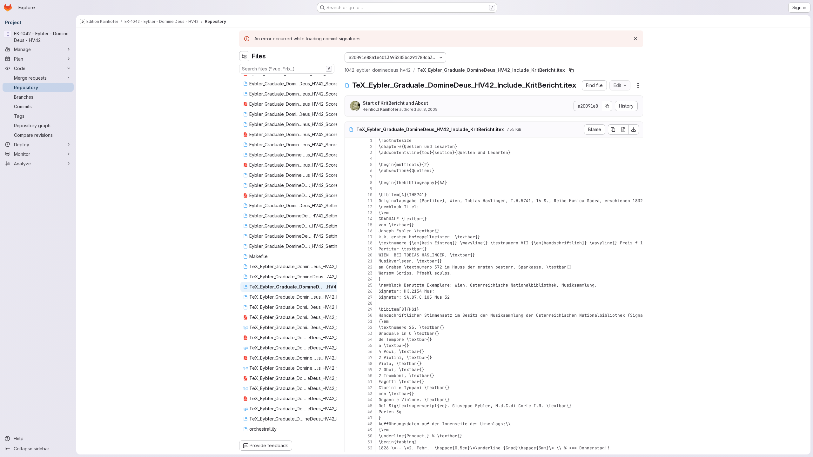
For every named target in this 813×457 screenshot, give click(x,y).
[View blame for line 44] (350, 400)
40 (370, 375)
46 (370, 411)
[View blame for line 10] (350, 195)
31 (370, 321)
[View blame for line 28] (350, 303)
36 (370, 351)
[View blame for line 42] (350, 388)
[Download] (634, 129)
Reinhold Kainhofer (380, 109)
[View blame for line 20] (350, 255)
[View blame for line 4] (350, 159)
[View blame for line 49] (350, 430)
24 (370, 279)
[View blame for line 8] (350, 183)
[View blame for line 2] (350, 146)
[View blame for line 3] (350, 152)
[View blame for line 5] (350, 165)
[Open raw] (623, 129)
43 (370, 393)
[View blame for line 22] (350, 267)
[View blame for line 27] (350, 297)
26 (370, 291)
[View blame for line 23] (350, 273)
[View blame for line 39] (350, 370)
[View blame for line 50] (350, 436)
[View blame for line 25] (350, 285)
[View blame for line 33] (350, 333)
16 (370, 231)
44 (370, 399)
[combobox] (286, 69)
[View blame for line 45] (350, 406)
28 (370, 303)
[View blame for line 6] (350, 171)
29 (370, 309)
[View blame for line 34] (350, 339)
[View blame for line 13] (350, 213)
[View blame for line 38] (350, 364)
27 (370, 297)
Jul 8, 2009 (427, 109)
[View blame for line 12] (350, 207)
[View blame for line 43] (350, 394)
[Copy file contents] (613, 129)
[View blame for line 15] (350, 225)
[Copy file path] (571, 70)
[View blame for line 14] (350, 219)
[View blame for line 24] (350, 279)
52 (370, 448)
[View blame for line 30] (350, 315)
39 (370, 369)
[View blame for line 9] (350, 189)
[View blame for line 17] (350, 237)
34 (370, 339)
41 (370, 381)
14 (370, 219)
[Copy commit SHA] (607, 106)
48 (370, 424)
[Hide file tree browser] (244, 56)
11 (370, 200)
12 (370, 206)
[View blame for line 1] (350, 140)
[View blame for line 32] (350, 327)
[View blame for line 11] (350, 201)
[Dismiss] (635, 39)
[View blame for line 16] (350, 231)
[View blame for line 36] (350, 351)
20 (370, 255)
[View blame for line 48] (350, 424)
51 (370, 442)
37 (370, 357)
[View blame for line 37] (350, 357)
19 (370, 249)
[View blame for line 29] (350, 309)
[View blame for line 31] (350, 321)
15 (370, 225)
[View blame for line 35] (350, 345)
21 (370, 261)
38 (370, 363)
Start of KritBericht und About (395, 103)
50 (370, 436)
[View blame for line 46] (350, 412)
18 (370, 243)
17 (370, 237)
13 (370, 212)
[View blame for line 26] (350, 291)
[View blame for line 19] (350, 249)
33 (370, 333)
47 (370, 418)
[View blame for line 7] (350, 177)
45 (370, 405)
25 (370, 285)
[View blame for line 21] (350, 261)
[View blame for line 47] (350, 418)
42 (370, 387)
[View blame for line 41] (350, 382)
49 (370, 430)
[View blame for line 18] (350, 243)
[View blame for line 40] (350, 376)
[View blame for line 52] (350, 448)
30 (370, 315)
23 (370, 273)
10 (370, 194)
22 (370, 267)
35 (370, 345)
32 (370, 327)
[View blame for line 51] (350, 442)
